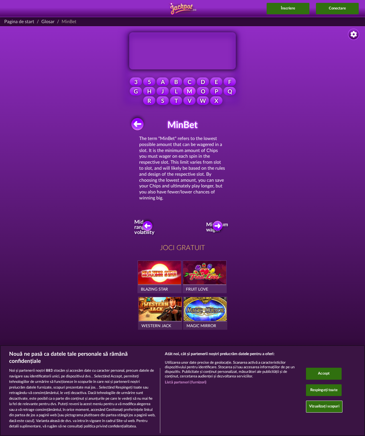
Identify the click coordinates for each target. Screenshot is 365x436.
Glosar (47, 21)
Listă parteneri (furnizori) (186, 382)
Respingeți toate (324, 390)
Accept (324, 373)
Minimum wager (219, 227)
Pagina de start (19, 21)
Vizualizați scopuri (324, 407)
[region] (182, 390)
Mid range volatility (146, 227)
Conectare (337, 8)
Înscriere (288, 8)
